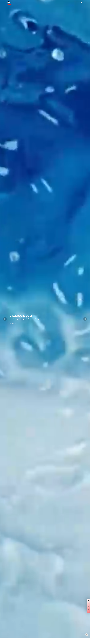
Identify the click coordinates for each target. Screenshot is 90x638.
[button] (80, 2)
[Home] (9, 2)
